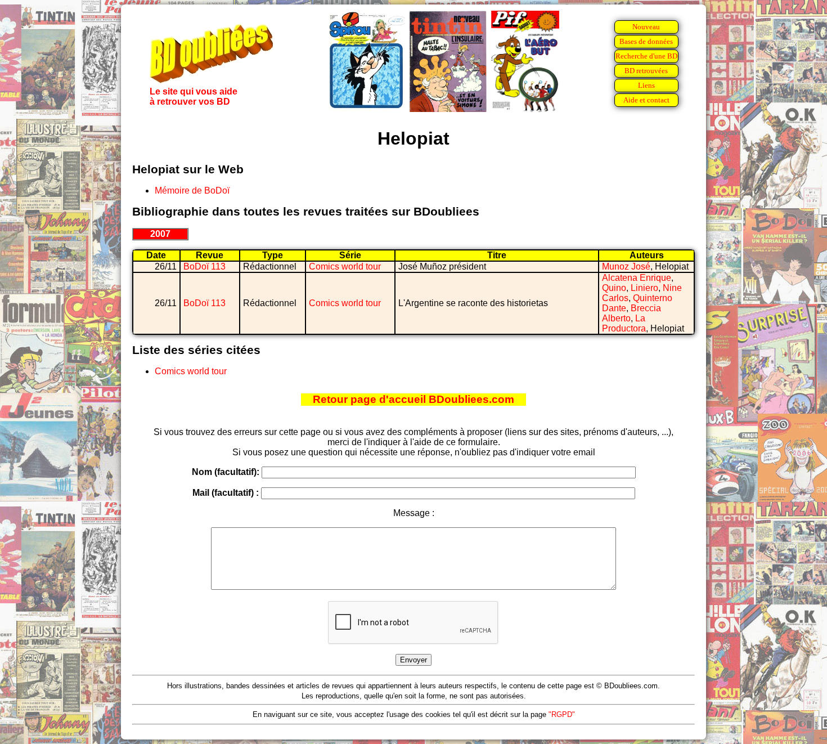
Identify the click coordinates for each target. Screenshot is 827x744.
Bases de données (646, 41)
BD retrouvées (646, 70)
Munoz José (626, 266)
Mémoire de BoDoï (192, 190)
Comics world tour (345, 266)
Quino (614, 288)
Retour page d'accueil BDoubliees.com (413, 399)
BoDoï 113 (204, 266)
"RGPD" (562, 714)
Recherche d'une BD (646, 56)
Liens (646, 85)
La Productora (624, 323)
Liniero (644, 288)
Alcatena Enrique (636, 278)
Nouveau (646, 27)
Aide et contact (646, 100)
